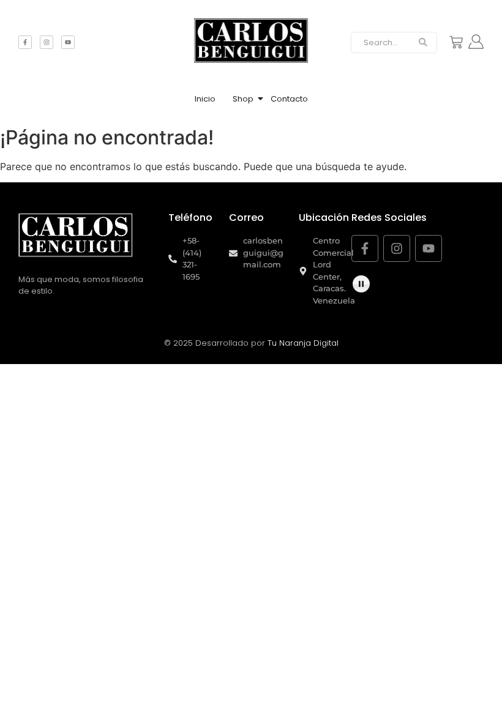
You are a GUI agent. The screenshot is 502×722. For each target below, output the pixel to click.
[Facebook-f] (25, 42)
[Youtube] (68, 42)
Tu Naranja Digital (303, 343)
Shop (243, 99)
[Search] (423, 43)
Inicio (205, 99)
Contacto (289, 99)
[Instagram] (46, 42)
